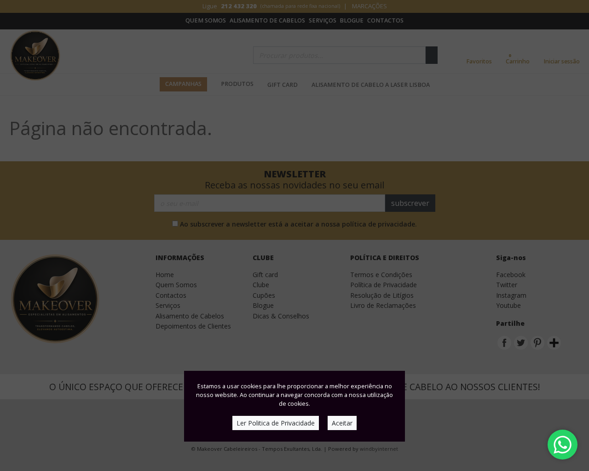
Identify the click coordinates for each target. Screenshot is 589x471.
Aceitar (342, 423)
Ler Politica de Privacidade (276, 423)
